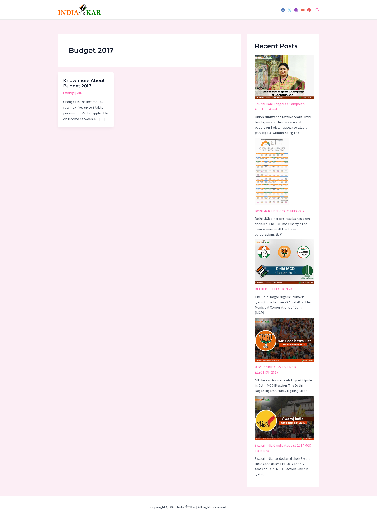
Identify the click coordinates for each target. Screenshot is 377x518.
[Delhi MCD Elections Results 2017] (272, 171)
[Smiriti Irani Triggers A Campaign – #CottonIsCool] (284, 77)
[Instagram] (296, 10)
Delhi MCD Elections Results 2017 (280, 211)
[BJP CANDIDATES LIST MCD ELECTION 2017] (284, 340)
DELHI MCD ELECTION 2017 (275, 289)
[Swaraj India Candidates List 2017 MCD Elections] (284, 418)
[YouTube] (303, 10)
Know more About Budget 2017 (84, 83)
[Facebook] (283, 10)
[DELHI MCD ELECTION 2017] (284, 261)
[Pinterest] (309, 10)
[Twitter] (289, 10)
